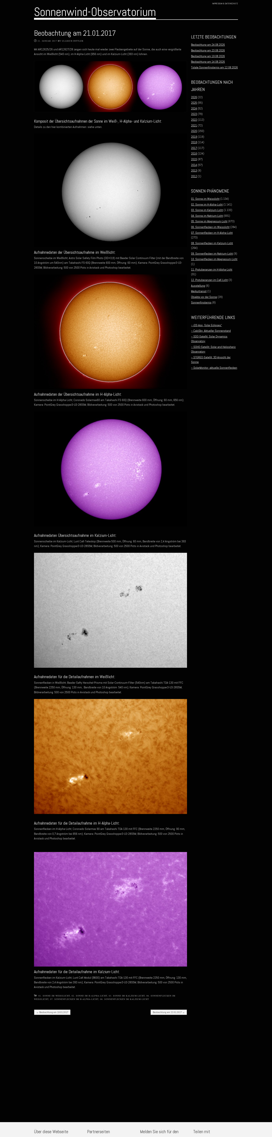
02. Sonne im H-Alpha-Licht (89, 995)
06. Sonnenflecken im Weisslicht (210, 227)
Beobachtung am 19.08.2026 (208, 56)
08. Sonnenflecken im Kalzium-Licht (124, 999)
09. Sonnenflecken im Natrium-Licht (212, 253)
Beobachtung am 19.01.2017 (52, 1012)
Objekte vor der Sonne (204, 297)
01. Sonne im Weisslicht (54, 995)
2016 (194, 153)
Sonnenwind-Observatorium (95, 12)
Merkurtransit (199, 291)
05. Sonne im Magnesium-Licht (209, 221)
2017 (194, 148)
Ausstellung (198, 286)
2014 (194, 165)
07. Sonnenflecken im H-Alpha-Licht (74, 999)
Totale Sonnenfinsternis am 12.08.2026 (214, 67)
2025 (194, 103)
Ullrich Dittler (73, 40)
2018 (194, 142)
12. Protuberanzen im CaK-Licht (209, 280)
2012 (194, 176)
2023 (194, 114)
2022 (194, 120)
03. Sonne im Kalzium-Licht (127, 995)
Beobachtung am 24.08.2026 (208, 45)
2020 (194, 131)
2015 (194, 159)
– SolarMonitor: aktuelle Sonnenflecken (214, 368)
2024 (194, 108)
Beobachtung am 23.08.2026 (208, 50)
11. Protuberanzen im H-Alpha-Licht (211, 269)
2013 (194, 170)
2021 (194, 125)
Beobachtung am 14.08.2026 (208, 62)
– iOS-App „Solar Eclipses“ (206, 325)
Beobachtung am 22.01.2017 (169, 1012)
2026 (194, 97)
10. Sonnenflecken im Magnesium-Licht (214, 259)
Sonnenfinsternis (201, 302)
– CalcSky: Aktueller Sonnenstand (211, 331)
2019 (194, 137)
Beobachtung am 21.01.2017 (75, 33)
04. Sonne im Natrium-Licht (207, 216)
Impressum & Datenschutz (225, 3)
